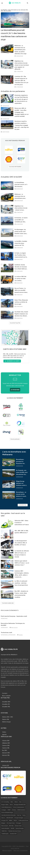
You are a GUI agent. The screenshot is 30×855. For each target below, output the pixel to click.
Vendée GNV (13, 833)
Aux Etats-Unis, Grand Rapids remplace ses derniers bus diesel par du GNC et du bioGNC (21, 316)
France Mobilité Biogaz (7, 812)
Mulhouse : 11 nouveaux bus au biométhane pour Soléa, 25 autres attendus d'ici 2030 (20, 49)
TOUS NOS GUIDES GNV (8, 603)
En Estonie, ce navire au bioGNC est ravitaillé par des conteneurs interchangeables (21, 222)
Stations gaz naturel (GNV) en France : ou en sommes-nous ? (22, 563)
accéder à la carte (13, 361)
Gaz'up (19, 815)
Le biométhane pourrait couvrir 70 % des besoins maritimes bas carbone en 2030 (21, 186)
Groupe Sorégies (18, 817)
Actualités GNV (6, 701)
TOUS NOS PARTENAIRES (15, 166)
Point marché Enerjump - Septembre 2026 (14, 616)
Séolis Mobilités (5, 828)
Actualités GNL (6, 706)
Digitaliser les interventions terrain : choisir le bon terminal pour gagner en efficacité (22, 65)
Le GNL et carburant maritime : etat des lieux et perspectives (21, 583)
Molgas (3, 823)
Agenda (4, 734)
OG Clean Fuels (11, 823)
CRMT (9, 809)
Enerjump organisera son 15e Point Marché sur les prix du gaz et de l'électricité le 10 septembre (21, 99)
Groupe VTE (4, 820)
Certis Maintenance (6, 807)
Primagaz (18, 823)
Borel (11, 804)
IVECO (15, 820)
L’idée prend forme (23, 820)
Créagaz (3, 809)
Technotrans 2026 (6, 632)
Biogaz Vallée (4, 804)
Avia (20, 802)
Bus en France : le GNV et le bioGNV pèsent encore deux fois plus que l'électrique (21, 292)
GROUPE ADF (9, 817)
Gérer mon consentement (20, 850)
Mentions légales (7, 850)
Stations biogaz (6, 721)
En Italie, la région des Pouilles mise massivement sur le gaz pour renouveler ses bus (21, 257)
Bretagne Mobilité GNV (20, 804)
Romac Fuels (18, 825)
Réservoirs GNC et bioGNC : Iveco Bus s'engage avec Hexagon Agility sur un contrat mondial (21, 112)
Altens (16, 802)
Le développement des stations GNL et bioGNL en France (21, 543)
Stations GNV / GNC (7, 717)
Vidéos (4, 732)
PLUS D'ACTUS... (23, 505)
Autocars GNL (6, 755)
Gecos (3, 817)
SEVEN (12, 828)
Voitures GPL (5, 765)
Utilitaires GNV (6, 743)
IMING (10, 820)
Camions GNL (5, 748)
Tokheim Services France (14, 831)
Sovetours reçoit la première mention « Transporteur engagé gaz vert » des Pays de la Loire (22, 125)
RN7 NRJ (11, 825)
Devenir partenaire (15, 439)
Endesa (14, 809)
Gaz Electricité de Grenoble (8, 815)
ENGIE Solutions (22, 809)
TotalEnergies (4, 833)
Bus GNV (4, 750)
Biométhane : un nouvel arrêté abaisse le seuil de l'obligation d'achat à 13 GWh (21, 496)
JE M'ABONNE (15, 389)
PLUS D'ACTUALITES (15, 323)
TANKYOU (4, 831)
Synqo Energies (20, 828)
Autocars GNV (6, 752)
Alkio (11, 802)
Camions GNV (6, 745)
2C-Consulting (5, 802)
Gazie (24, 815)
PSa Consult (4, 825)
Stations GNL (5, 719)
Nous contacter (6, 695)
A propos (4, 693)
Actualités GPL (6, 704)
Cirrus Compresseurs (18, 807)
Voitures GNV (6, 740)
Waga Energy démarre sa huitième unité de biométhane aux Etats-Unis (21, 485)
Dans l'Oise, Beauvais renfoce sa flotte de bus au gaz (21, 302)
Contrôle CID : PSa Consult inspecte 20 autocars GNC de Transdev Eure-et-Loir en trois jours (21, 80)
